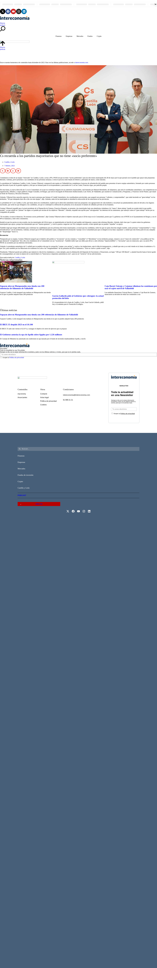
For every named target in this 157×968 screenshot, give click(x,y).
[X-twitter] (2, 11)
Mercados (80, 36)
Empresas (69, 36)
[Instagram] (18, 11)
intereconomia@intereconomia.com (76, 395)
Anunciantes (22, 397)
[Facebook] (8, 11)
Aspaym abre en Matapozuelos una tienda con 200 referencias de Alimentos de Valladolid (22, 287)
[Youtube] (13, 11)
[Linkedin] (24, 11)
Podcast (22, 495)
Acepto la (13, 357)
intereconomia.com (81, 62)
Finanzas (59, 36)
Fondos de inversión (25, 475)
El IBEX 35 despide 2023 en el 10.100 (16, 324)
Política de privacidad (16, 357)
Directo (2, 23)
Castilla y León (9, 162)
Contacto (43, 394)
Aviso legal (44, 397)
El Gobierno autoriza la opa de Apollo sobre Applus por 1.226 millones (31, 334)
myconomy (22, 394)
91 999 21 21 (68, 400)
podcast (2, 25)
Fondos (89, 36)
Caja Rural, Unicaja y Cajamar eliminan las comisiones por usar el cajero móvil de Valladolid (131, 287)
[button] (2, 170)
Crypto (99, 36)
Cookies (43, 405)
